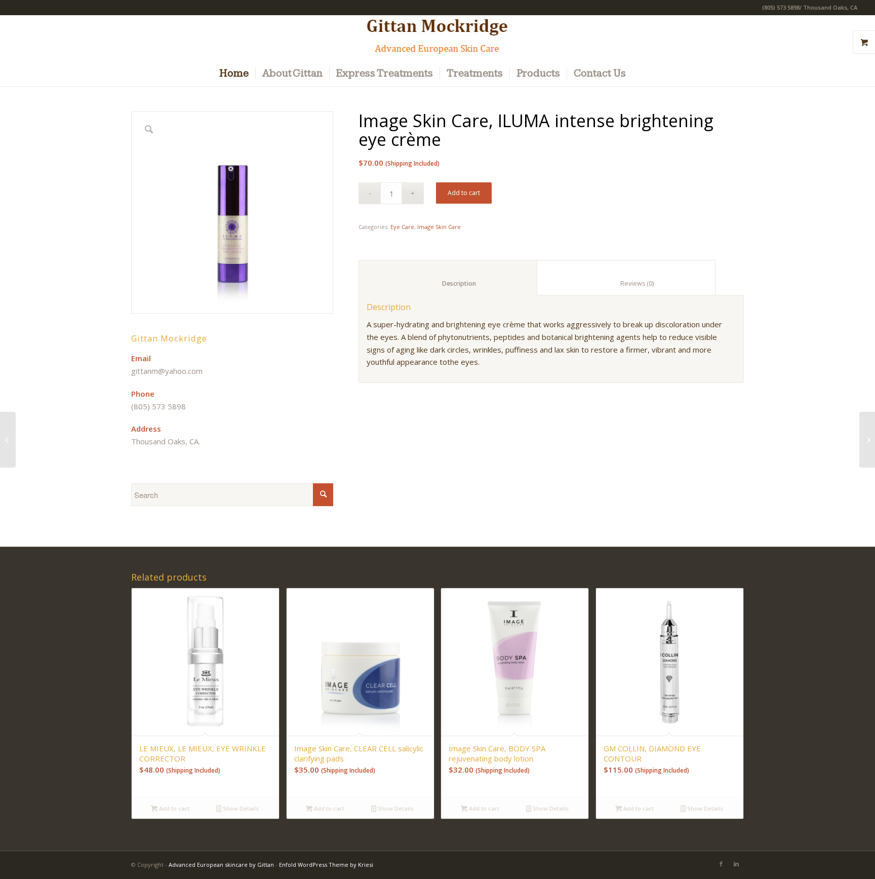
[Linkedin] (736, 863)
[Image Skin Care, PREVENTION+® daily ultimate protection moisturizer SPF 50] (8, 440)
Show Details (240, 808)
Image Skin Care (439, 227)
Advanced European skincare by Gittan (221, 864)
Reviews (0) (626, 283)
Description (448, 283)
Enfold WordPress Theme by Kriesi (326, 864)
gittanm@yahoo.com (167, 371)
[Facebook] (721, 863)
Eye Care (402, 227)
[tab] (448, 277)
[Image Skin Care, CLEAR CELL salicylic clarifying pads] (867, 440)
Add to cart (464, 192)
